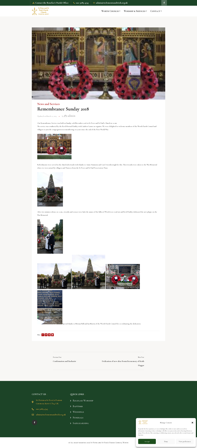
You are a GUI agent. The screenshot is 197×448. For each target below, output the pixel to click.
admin (71, 116)
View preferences (185, 441)
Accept (147, 441)
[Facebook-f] (164, 2)
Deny (166, 441)
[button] (192, 422)
